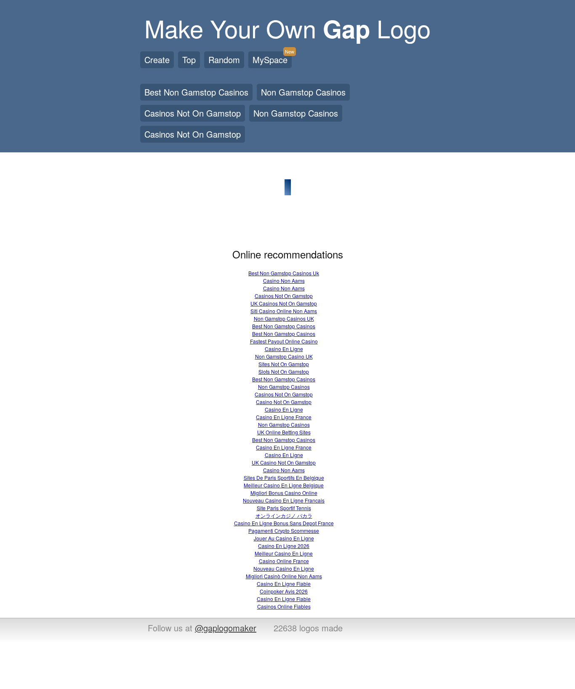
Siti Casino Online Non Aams (283, 310)
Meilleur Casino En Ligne (284, 553)
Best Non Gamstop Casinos (196, 92)
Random (224, 59)
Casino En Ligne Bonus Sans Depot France (284, 523)
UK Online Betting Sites (284, 432)
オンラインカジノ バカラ (284, 515)
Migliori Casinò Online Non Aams (284, 576)
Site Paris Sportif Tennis (284, 507)
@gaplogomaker (225, 628)
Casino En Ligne (284, 348)
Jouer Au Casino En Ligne (284, 538)
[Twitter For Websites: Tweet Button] (385, 629)
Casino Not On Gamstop (283, 401)
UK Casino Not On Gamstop (284, 462)
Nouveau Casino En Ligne (283, 568)
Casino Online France (284, 560)
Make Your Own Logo (287, 27)
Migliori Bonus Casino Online (283, 492)
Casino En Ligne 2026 (283, 545)
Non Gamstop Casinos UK (284, 318)
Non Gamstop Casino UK (284, 356)
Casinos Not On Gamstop (192, 113)
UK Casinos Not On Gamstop (283, 303)
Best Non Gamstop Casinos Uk (283, 273)
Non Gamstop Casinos (303, 92)
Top (189, 59)
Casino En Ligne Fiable (284, 583)
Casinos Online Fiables (284, 606)
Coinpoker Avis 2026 (284, 591)
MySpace (272, 58)
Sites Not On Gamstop (283, 363)
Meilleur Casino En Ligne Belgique (284, 485)
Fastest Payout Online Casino (284, 341)
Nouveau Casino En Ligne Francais (284, 500)
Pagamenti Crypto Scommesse (283, 530)
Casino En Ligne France (283, 416)
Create (157, 59)
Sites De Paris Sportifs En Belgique (284, 477)
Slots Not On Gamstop (283, 371)
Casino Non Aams (284, 280)
